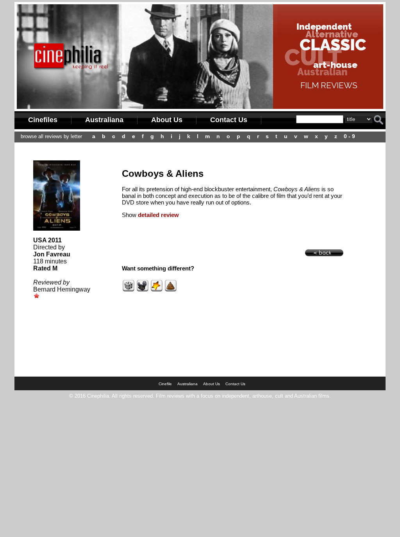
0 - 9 (349, 136)
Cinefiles (42, 120)
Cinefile (165, 384)
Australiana (104, 120)
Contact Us (228, 120)
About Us (166, 120)
